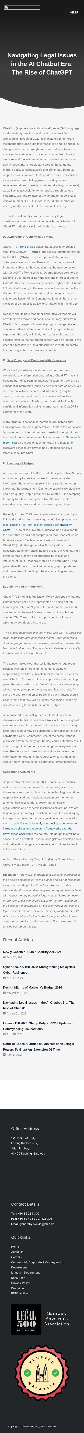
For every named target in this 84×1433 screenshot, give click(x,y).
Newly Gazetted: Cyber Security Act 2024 (32, 952)
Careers (16, 1257)
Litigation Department (25, 1272)
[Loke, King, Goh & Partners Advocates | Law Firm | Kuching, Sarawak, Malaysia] (22, 12)
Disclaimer (18, 1288)
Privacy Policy (20, 1283)
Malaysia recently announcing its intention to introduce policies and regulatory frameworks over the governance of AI (40, 828)
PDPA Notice (19, 1293)
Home (15, 1246)
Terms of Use (26, 246)
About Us (17, 1252)
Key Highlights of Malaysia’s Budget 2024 (32, 987)
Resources (18, 1277)
